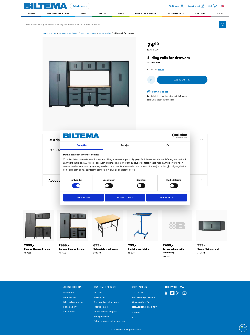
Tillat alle (166, 197)
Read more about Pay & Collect (160, 100)
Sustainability (70, 306)
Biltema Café (69, 297)
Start (45, 33)
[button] (223, 5)
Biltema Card (100, 297)
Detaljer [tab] (125, 145)
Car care (200, 13)
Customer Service (105, 287)
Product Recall (101, 306)
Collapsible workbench (105, 248)
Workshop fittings (88, 33)
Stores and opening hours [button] (106, 302)
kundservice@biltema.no (144, 297)
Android (136, 312)
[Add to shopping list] (151, 80)
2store (161, 69)
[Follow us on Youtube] (184, 294)
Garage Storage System (37, 248)
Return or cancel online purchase (109, 320)
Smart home (69, 311)
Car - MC (31, 13)
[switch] (109, 185)
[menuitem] (31, 13)
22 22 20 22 (137, 292)
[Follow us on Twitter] (172, 293)
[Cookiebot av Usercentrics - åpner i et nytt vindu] (174, 136)
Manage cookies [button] (102, 316)
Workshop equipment (68, 33)
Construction (176, 13)
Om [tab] (168, 145)
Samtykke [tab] (82, 145)
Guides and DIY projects (105, 311)
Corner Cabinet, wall (208, 248)
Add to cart (180, 79)
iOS (134, 317)
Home (120, 13)
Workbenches (105, 33)
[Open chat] (243, 328)
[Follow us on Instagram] (178, 293)
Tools (220, 13)
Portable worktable (138, 248)
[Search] (222, 24)
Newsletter (68, 292)
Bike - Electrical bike (58, 13)
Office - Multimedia (146, 13)
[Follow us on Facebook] (166, 293)
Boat (83, 13)
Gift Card (98, 292)
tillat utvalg (125, 197)
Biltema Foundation (73, 302)
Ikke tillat (83, 197)
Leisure (102, 13)
